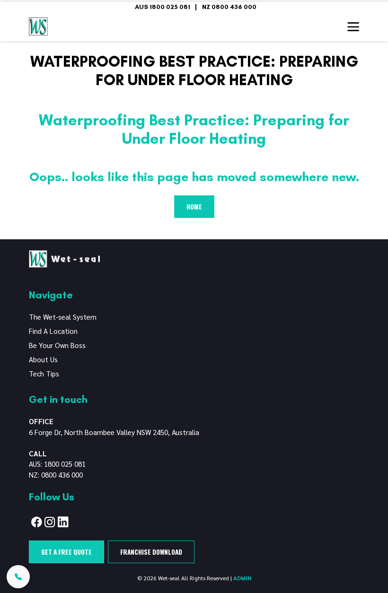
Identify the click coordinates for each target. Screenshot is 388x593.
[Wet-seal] (64, 257)
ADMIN (242, 578)
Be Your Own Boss (57, 344)
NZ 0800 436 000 (229, 6)
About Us (43, 359)
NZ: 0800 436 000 (56, 474)
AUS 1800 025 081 (162, 6)
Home (194, 206)
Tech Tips (44, 373)
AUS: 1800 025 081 (57, 463)
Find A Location (53, 330)
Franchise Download (151, 552)
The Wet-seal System (63, 316)
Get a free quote (66, 552)
